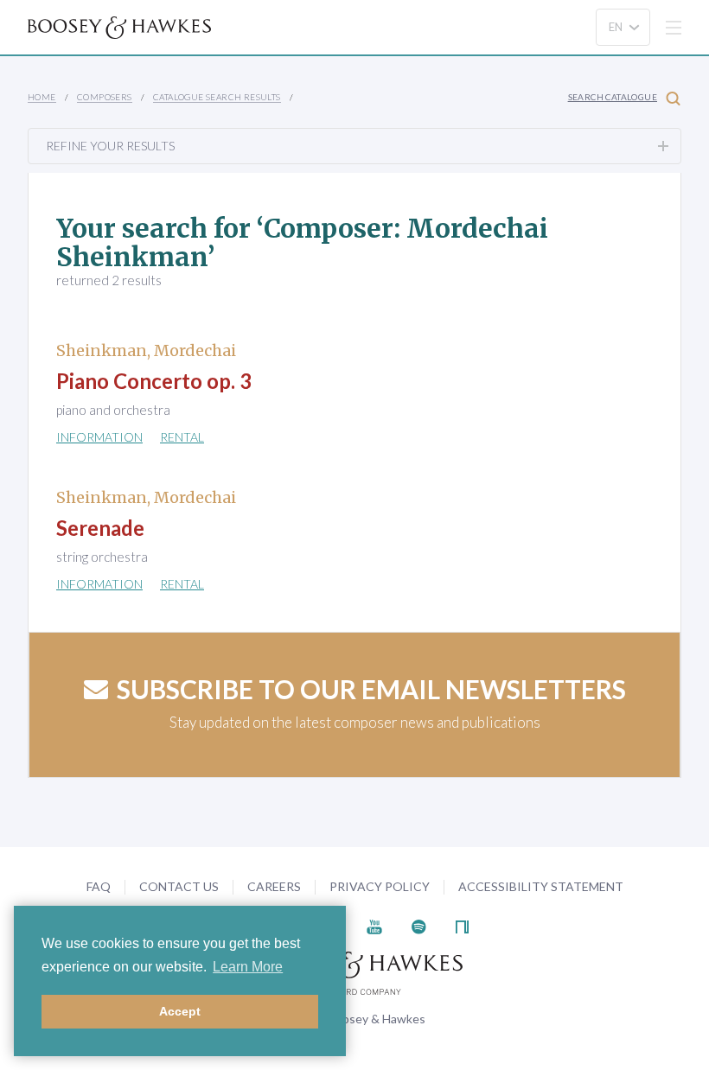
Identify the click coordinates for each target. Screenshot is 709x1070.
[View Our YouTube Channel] (374, 925)
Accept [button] (180, 1011)
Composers (104, 97)
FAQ (98, 886)
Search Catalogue (612, 97)
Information (99, 437)
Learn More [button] (248, 966)
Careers (274, 886)
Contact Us (179, 886)
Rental (182, 437)
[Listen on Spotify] (419, 925)
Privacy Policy (379, 886)
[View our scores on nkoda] (462, 925)
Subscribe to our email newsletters (371, 688)
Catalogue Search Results (217, 97)
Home (42, 97)
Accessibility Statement (540, 886)
